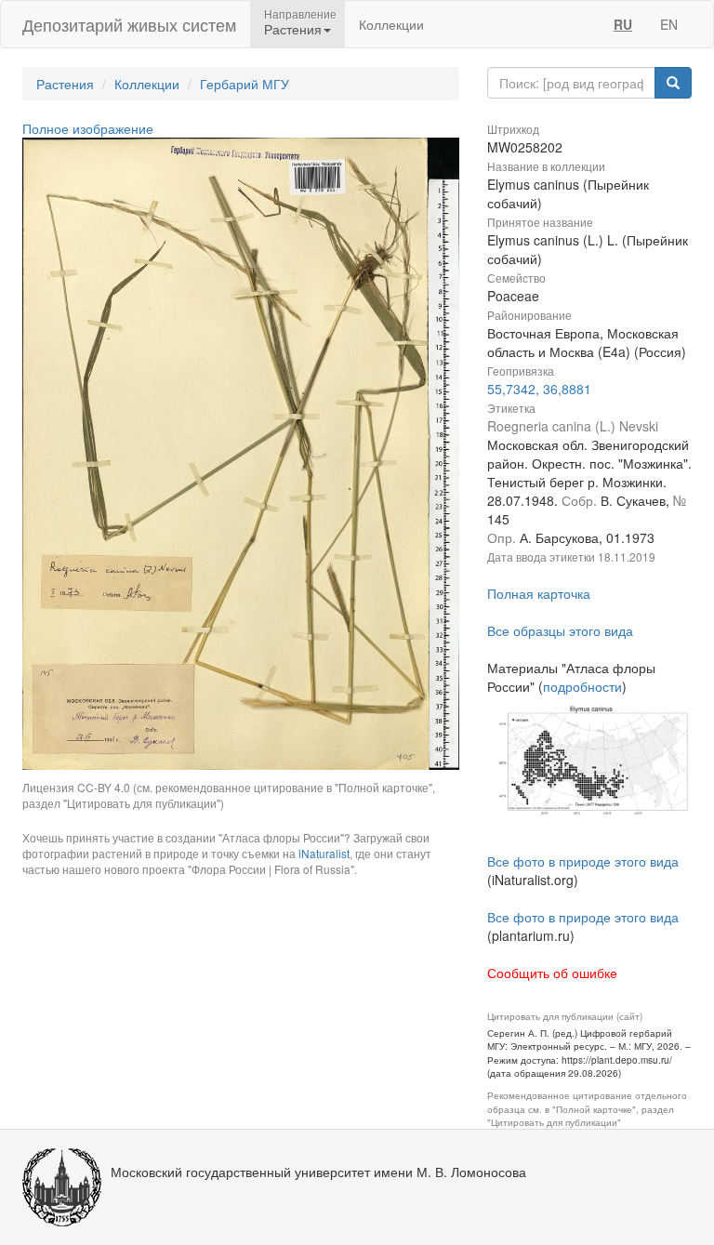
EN (669, 24)
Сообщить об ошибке (552, 972)
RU (623, 24)
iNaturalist (324, 853)
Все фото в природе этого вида (583, 861)
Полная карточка (538, 593)
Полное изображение (87, 128)
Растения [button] (293, 29)
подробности (582, 686)
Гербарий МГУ (244, 83)
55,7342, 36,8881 (539, 388)
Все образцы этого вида (560, 630)
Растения (65, 83)
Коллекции (391, 24)
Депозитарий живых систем (129, 24)
